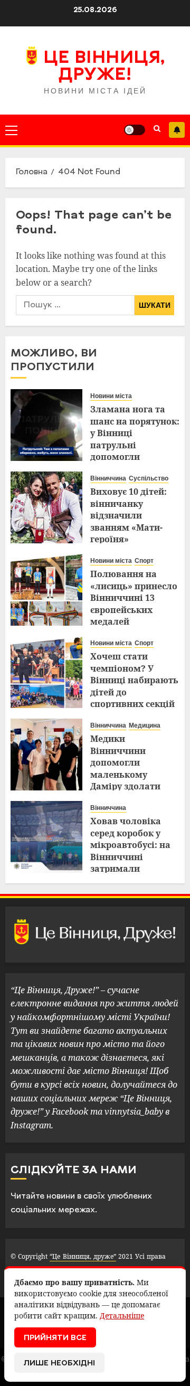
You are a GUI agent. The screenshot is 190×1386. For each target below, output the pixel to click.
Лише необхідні (59, 1364)
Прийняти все (55, 1338)
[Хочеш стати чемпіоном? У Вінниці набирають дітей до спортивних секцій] (46, 672)
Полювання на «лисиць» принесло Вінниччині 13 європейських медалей (133, 597)
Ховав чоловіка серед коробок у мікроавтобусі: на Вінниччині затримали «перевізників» (130, 850)
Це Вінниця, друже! (104, 67)
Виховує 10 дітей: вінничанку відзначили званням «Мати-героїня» (128, 515)
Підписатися (177, 130)
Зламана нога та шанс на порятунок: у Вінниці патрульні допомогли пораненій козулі (134, 438)
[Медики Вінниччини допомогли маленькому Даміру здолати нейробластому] (46, 754)
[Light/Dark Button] (134, 130)
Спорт (144, 560)
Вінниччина (108, 478)
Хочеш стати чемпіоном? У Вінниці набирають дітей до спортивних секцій (134, 680)
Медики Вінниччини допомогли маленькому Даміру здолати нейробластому (125, 768)
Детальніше (122, 1315)
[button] (11, 130)
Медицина (144, 725)
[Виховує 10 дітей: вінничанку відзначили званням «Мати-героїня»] (46, 507)
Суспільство (148, 478)
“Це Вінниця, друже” (83, 1256)
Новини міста (111, 396)
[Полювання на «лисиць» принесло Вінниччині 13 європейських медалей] (46, 590)
